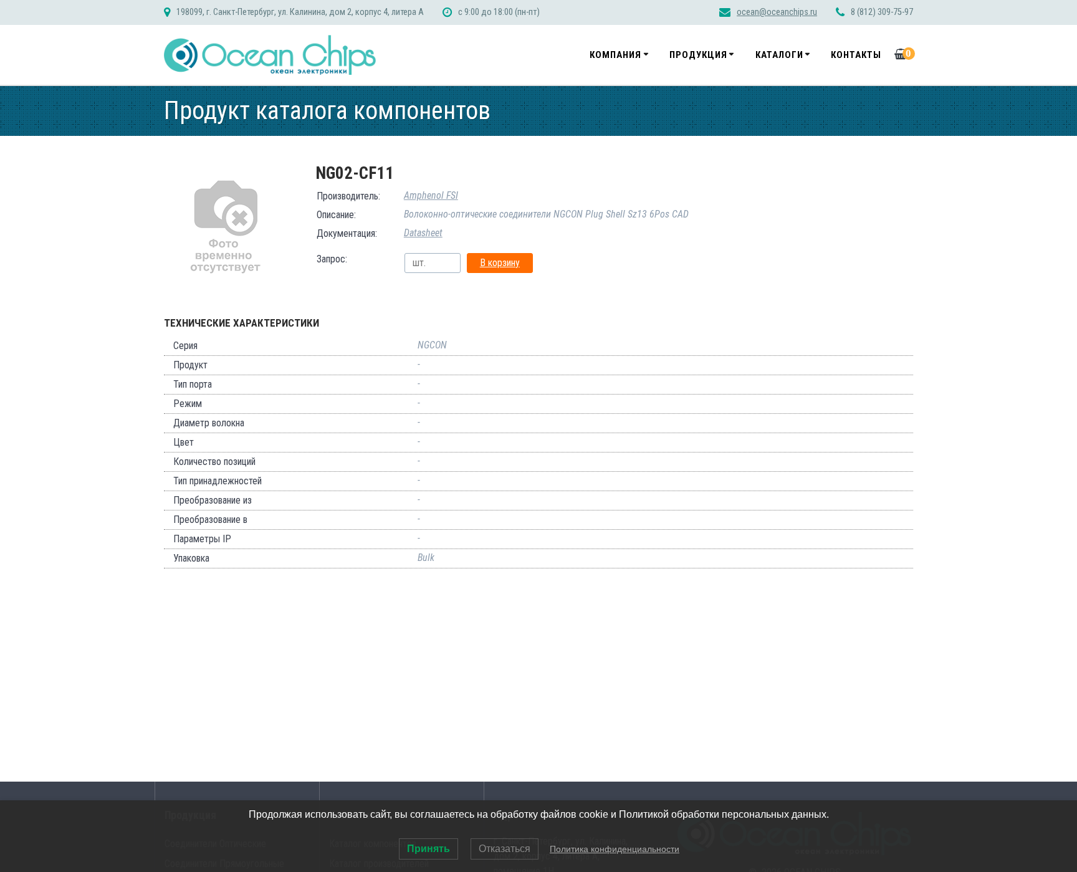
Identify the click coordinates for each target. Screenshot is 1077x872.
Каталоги (779, 54)
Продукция (698, 54)
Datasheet (423, 233)
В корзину (500, 263)
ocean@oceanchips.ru (777, 12)
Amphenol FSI (431, 195)
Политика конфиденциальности (614, 849)
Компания (615, 54)
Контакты (856, 54)
